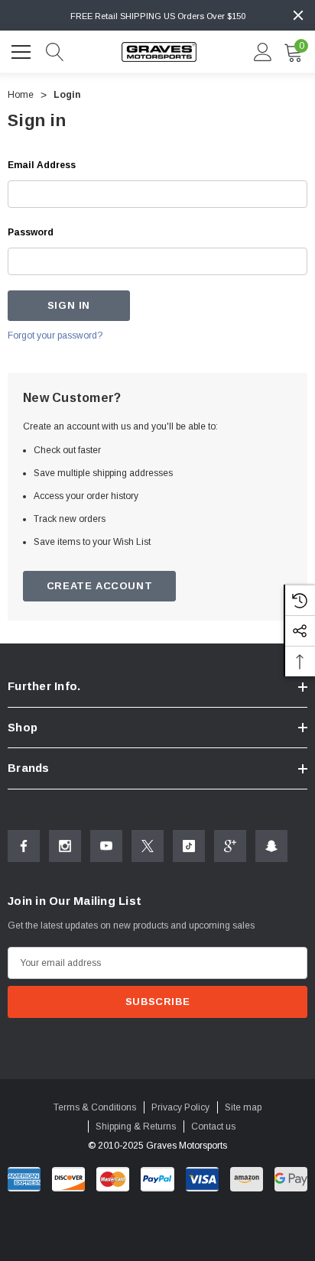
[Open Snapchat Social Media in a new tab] (271, 846)
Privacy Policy (180, 1107)
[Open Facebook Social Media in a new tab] (24, 846)
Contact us (213, 1126)
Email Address (42, 165)
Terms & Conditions (95, 1107)
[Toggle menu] (22, 49)
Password (31, 232)
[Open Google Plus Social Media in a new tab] (230, 846)
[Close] (298, 15)
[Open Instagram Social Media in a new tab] (65, 846)
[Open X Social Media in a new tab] (148, 846)
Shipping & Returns (136, 1126)
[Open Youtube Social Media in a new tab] (106, 846)
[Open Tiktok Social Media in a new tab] (189, 846)
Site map (243, 1107)
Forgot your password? (55, 335)
